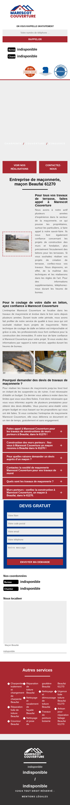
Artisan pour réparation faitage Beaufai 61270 (62, 716)
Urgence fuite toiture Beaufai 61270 (62, 697)
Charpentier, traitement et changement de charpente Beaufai (16, 692)
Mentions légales (35, 796)
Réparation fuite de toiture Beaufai (16, 711)
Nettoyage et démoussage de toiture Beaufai (47, 699)
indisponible (27, 49)
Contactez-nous (53, 167)
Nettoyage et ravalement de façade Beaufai (31, 705)
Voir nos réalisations (19, 167)
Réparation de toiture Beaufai (31, 688)
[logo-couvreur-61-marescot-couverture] (24, 11)
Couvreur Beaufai (16, 722)
